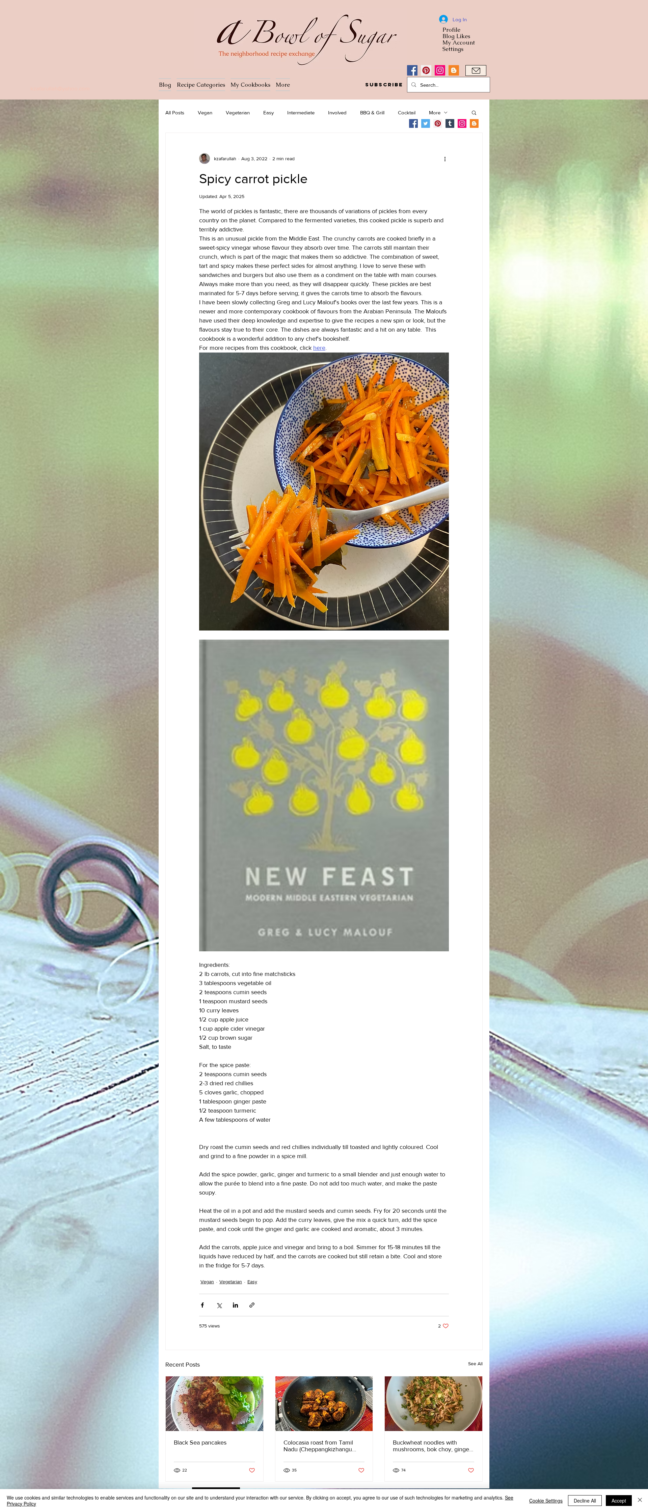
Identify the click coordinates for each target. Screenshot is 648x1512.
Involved (337, 112)
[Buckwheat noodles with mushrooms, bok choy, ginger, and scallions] (433, 1403)
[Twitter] (425, 123)
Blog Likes (456, 36)
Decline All (585, 1500)
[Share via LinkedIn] (235, 1305)
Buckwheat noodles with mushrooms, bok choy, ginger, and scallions (433, 1446)
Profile (451, 30)
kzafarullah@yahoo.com (60, 88)
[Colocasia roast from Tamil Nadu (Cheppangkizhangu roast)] (324, 1403)
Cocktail (406, 112)
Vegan (205, 112)
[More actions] (445, 159)
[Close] (640, 1500)
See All (475, 1363)
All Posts (174, 112)
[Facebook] (412, 70)
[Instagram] (440, 70)
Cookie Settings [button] (546, 1500)
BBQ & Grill (372, 112)
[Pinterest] (426, 70)
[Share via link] (252, 1305)
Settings (452, 49)
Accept (619, 1500)
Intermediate (301, 112)
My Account (458, 42)
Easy (268, 112)
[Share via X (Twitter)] (219, 1305)
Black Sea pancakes (200, 1442)
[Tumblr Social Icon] (450, 123)
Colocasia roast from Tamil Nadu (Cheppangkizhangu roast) (318, 1446)
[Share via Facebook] (202, 1305)
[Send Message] (475, 70)
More (434, 112)
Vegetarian (238, 112)
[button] (384, 84)
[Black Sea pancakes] (214, 1403)
